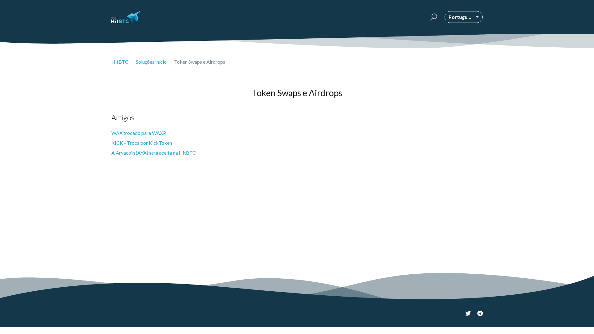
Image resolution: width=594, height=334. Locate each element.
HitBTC (119, 62)
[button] (432, 17)
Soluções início (151, 62)
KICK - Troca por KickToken (141, 143)
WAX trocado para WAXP (138, 133)
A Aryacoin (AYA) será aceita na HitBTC (153, 153)
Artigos (122, 117)
